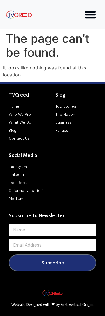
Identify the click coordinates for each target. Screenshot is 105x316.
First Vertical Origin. (77, 304)
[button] (90, 14)
